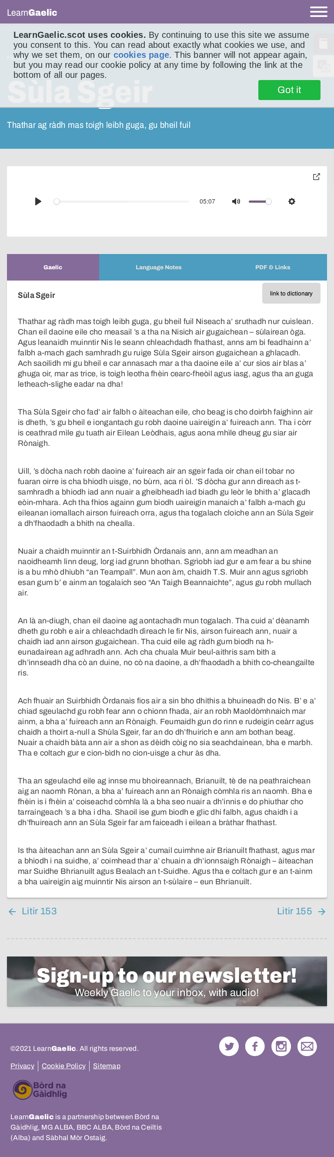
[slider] (122, 201)
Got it (289, 90)
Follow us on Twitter (229, 1046)
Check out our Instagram (281, 1046)
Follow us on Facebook (255, 1046)
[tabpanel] (167, 589)
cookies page (141, 55)
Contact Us (307, 1046)
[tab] (53, 267)
